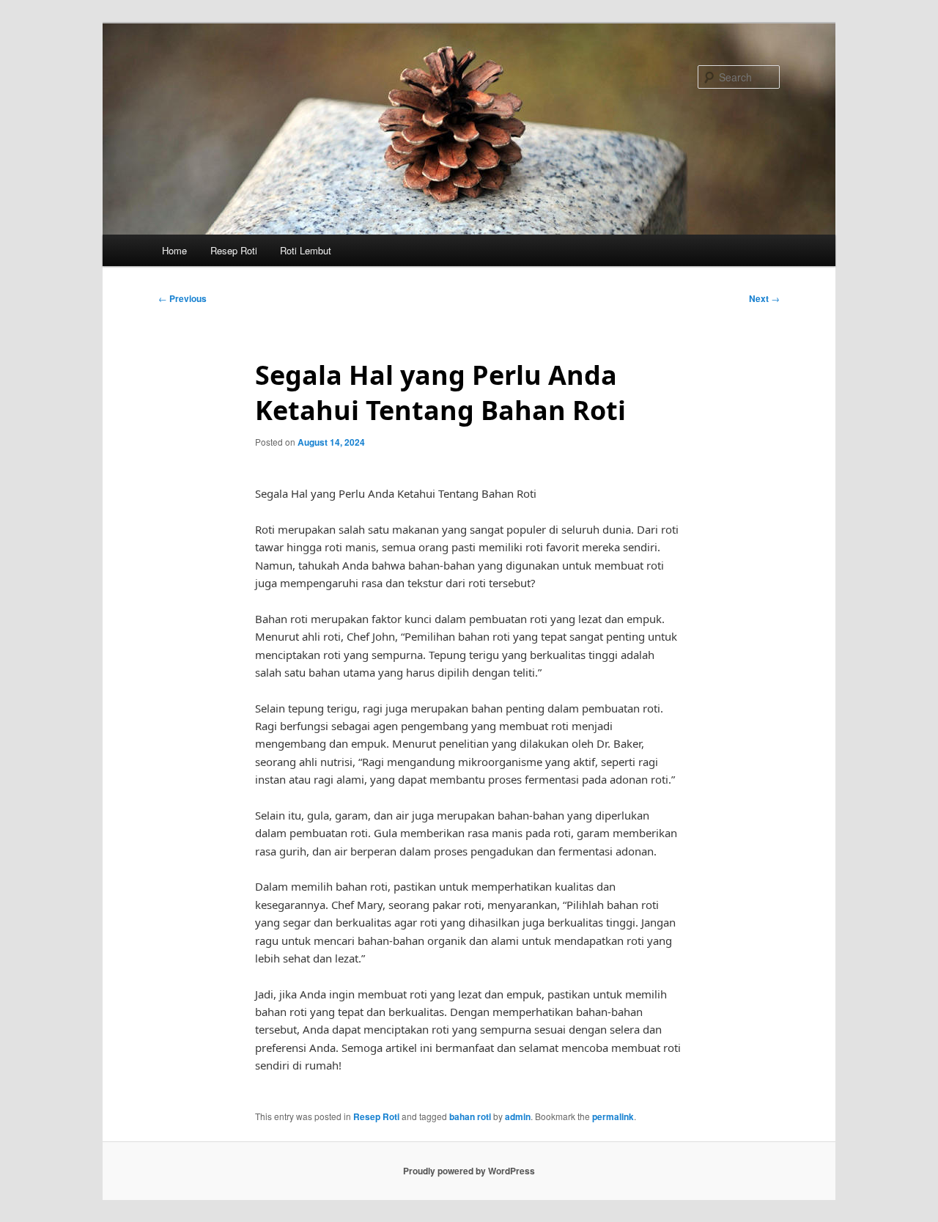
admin (518, 1116)
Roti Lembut (305, 250)
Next (764, 298)
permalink (613, 1116)
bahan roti (470, 1116)
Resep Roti (233, 250)
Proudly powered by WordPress (469, 1170)
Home (174, 250)
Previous (182, 298)
